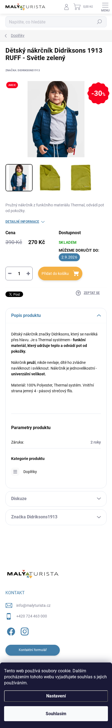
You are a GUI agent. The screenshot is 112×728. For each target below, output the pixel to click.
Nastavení (56, 696)
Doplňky (30, 472)
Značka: (22, 70)
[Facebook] (10, 630)
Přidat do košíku (55, 273)
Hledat (99, 22)
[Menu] (105, 7)
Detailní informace (22, 222)
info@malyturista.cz (33, 605)
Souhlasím (56, 713)
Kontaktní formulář (33, 650)
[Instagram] (24, 630)
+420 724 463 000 (31, 616)
